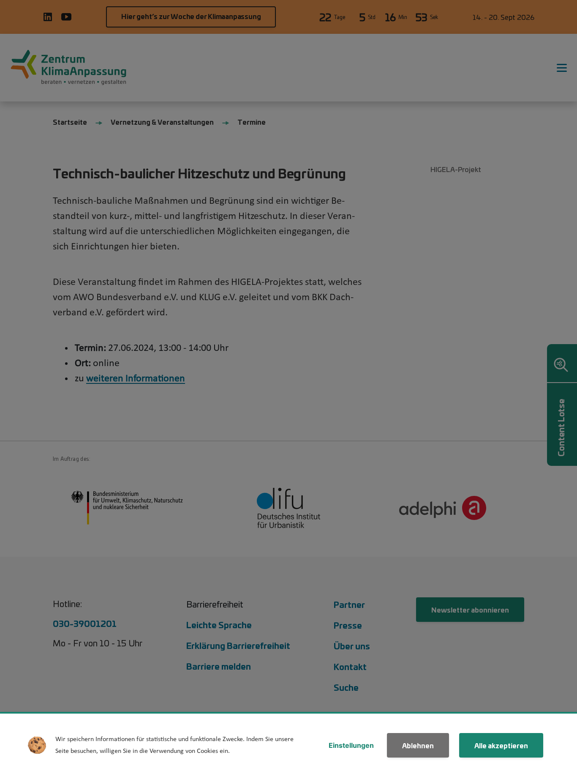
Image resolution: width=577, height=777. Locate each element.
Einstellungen (351, 745)
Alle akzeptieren (501, 745)
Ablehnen (418, 745)
